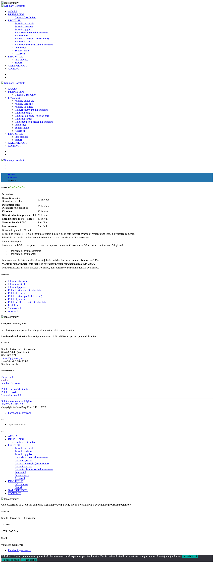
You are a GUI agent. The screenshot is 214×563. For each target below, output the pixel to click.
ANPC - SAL (18, 404)
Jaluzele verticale (24, 26)
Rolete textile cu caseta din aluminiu (34, 44)
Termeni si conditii (11, 395)
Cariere (5, 380)
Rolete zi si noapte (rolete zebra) (32, 38)
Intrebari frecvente (11, 383)
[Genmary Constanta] (13, 5)
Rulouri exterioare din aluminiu (31, 32)
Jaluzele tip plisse (24, 29)
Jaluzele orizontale (24, 23)
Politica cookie (9, 392)
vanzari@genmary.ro (12, 358)
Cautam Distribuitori (25, 17)
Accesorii (20, 53)
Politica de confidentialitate (15, 389)
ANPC (5, 404)
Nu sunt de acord (11, 560)
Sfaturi (18, 62)
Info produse (21, 59)
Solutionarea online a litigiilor (16, 401)
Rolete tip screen (23, 41)
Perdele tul (20, 47)
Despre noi (7, 377)
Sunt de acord (190, 556)
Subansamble (22, 50)
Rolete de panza (23, 35)
